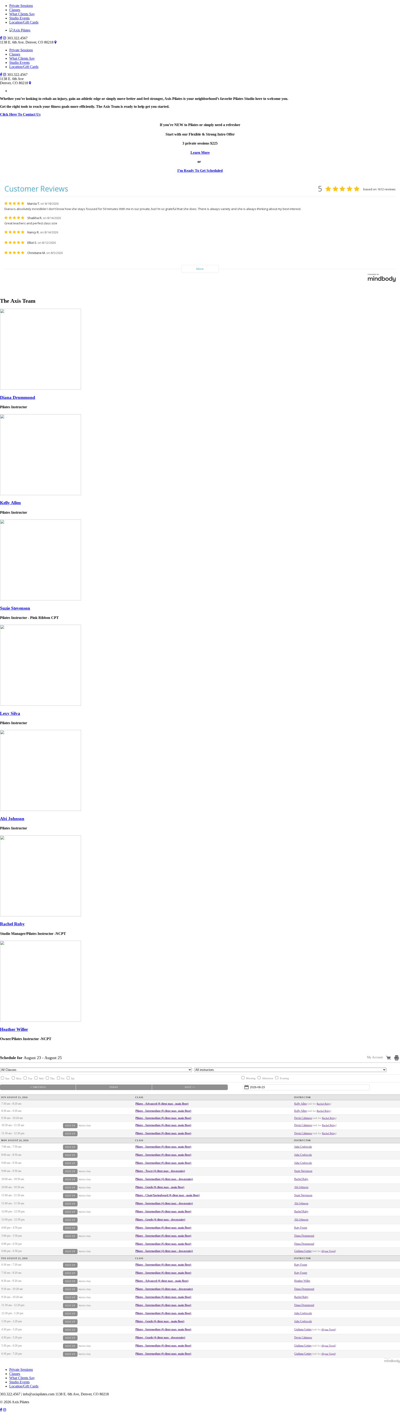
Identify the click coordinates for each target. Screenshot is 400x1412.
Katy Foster (300, 1227)
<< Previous (38, 1087)
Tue (30, 1078)
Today (113, 1087)
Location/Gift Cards (23, 22)
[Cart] (389, 1057)
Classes (14, 10)
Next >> (190, 1087)
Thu (52, 1078)
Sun (7, 1078)
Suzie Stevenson (15, 608)
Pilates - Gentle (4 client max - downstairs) (160, 1219)
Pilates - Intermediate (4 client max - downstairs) (164, 1179)
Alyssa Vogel (328, 1251)
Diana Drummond (17, 397)
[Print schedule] (397, 1057)
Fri (62, 1078)
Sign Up (70, 1126)
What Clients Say (22, 14)
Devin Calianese (303, 1118)
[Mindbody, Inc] (392, 1361)
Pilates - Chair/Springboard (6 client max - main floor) (167, 1195)
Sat (72, 1078)
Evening (284, 1078)
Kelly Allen (10, 502)
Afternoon (267, 1078)
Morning (251, 1078)
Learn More (200, 152)
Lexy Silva (10, 713)
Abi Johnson (12, 818)
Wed (41, 1078)
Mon (18, 1078)
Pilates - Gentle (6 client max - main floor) (159, 1187)
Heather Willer (14, 1029)
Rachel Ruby (12, 923)
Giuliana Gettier (303, 1251)
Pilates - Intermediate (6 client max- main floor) (163, 1110)
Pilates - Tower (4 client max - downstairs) (160, 1171)
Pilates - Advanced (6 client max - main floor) (161, 1103)
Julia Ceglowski (303, 1146)
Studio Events (19, 18)
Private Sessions (21, 6)
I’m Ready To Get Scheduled (200, 171)
